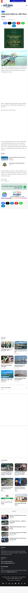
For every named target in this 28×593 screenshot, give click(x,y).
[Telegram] (14, 26)
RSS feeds (3, 571)
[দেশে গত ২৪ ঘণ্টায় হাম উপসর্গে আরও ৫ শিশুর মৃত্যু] (7, 497)
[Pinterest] (18, 23)
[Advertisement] (14, 89)
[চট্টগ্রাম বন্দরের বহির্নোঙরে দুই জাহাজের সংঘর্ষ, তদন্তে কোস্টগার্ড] (21, 373)
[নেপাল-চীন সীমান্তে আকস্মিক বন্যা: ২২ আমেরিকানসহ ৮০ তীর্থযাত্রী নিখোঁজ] (7, 467)
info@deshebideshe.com (11, 571)
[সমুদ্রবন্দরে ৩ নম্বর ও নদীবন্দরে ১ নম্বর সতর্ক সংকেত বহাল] (7, 374)
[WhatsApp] (23, 23)
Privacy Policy (15, 570)
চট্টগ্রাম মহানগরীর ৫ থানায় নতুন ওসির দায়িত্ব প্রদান (16, 163)
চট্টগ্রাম (3, 11)
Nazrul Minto (10, 561)
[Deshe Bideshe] (8, 6)
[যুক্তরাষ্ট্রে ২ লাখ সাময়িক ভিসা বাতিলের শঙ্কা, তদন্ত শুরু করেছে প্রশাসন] (5, 517)
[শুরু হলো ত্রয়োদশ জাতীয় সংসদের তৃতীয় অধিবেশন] (21, 498)
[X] (10, 23)
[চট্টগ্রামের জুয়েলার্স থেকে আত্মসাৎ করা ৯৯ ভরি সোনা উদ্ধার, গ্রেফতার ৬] (7, 344)
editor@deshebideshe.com (9, 563)
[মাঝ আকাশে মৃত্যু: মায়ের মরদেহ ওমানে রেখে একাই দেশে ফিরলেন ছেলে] (4, 159)
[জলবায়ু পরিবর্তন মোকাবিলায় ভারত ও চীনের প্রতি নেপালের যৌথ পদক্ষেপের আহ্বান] (21, 482)
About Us (12, 580)
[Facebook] (5, 23)
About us (3, 570)
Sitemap (25, 570)
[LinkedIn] (14, 23)
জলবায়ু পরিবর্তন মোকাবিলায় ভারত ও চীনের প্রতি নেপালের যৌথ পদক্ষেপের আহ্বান (20, 489)
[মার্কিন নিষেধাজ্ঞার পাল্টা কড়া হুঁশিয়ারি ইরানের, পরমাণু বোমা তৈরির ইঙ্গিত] (21, 467)
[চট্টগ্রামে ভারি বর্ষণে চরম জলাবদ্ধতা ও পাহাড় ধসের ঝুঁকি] (7, 360)
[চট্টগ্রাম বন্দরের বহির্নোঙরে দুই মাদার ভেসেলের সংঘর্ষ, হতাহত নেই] (21, 360)
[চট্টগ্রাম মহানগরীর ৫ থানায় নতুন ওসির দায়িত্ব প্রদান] (4, 164)
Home (8, 580)
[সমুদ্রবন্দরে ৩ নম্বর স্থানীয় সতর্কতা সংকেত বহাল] (21, 345)
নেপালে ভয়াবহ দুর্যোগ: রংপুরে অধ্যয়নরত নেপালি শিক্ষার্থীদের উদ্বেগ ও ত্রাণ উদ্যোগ (7, 489)
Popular (14, 511)
